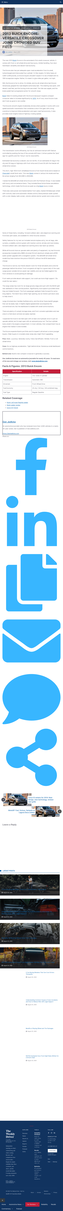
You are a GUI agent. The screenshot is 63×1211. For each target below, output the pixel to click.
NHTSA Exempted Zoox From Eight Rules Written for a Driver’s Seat (28, 962)
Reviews (24, 1133)
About (32, 1192)
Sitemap (55, 1161)
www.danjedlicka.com (39, 361)
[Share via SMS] (31, 727)
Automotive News (15, 1204)
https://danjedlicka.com (11, 433)
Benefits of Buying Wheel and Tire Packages (19, 938)
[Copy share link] (31, 611)
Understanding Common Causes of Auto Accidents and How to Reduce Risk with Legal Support (42, 1000)
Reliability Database (37, 1133)
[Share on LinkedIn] (31, 553)
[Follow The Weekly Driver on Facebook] (48, 1133)
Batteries (37, 1166)
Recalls (36, 1150)
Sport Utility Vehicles (30, 28)
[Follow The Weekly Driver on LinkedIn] (54, 1133)
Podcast (24, 1149)
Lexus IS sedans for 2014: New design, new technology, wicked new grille (40, 800)
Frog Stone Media (16, 1193)
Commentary (6, 1209)
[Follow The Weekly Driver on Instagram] (51, 1133)
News (24, 1136)
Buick (14, 60)
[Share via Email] (31, 669)
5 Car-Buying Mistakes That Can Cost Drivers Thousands (24, 889)
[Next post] (59, 811)
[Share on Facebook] (31, 494)
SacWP (7, 1193)
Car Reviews (31, 1204)
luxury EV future (12, 408)
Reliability (44, 1204)
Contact (39, 1192)
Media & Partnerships (47, 1192)
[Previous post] (3, 799)
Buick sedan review (13, 405)
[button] (60, 2)
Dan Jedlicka (9, 52)
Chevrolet (5, 173)
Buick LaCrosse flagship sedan (17, 402)
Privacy (55, 1192)
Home (4, 1204)
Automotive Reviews (11, 28)
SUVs (24, 1151)
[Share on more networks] (31, 785)
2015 (34, 98)
